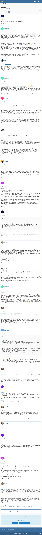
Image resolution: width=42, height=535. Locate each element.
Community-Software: (21, 533)
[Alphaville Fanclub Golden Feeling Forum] (2, 1)
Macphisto (4, 313)
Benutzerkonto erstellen (24, 523)
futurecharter (4, 374)
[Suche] (35, 1)
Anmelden (15, 523)
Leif (2, 83)
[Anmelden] (38, 1)
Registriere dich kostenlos (26, 519)
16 (7, 12)
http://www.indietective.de (19, 428)
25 (14, 12)
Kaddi (3, 292)
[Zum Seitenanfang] (40, 533)
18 (10, 12)
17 (9, 12)
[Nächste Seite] (17, 12)
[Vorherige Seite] (2, 12)
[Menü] (40, 1)
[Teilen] (40, 10)
